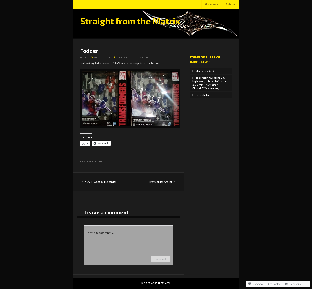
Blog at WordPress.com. (156, 283)
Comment (160, 259)
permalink (99, 161)
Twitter (230, 4)
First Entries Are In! (160, 181)
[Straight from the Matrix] (156, 36)
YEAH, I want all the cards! (100, 181)
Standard (144, 57)
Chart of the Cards (205, 70)
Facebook (211, 4)
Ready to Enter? (204, 95)
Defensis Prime (123, 57)
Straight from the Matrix (130, 21)
